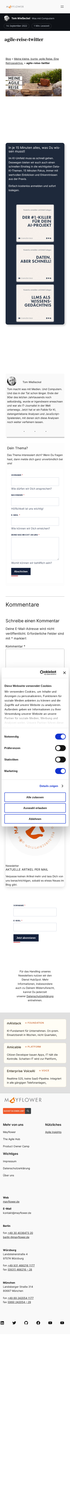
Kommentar (15, 646)
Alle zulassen (35, 797)
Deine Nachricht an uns (25, 535)
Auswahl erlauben (35, 808)
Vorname (17, 475)
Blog (8, 58)
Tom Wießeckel (21, 18)
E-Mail (15, 515)
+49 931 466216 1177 (21, 1265)
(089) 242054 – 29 (19, 1302)
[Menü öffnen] (62, 6)
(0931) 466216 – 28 (20, 1269)
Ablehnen (35, 818)
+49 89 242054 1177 (21, 1298)
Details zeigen (49, 786)
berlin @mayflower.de (16, 1237)
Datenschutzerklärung (40, 996)
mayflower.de (11, 1201)
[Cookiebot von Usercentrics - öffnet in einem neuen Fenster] (41, 672)
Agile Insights (53, 1132)
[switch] (60, 748)
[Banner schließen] (64, 673)
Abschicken (21, 571)
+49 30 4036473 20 (20, 1232)
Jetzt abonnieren (26, 937)
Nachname (18, 495)
